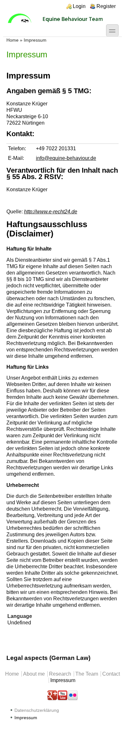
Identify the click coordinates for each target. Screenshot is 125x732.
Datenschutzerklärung (36, 710)
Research (60, 674)
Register (106, 6)
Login (79, 6)
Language (19, 616)
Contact (111, 674)
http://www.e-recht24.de (50, 211)
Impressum (62, 680)
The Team (86, 674)
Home (12, 40)
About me (34, 674)
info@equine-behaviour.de (66, 158)
